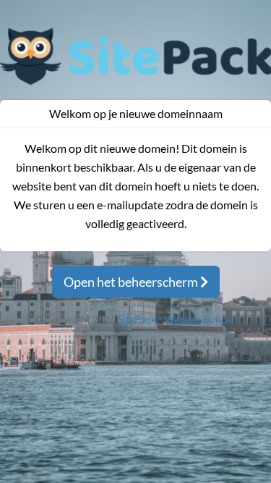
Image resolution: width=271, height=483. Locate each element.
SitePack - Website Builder (177, 319)
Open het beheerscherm (132, 282)
